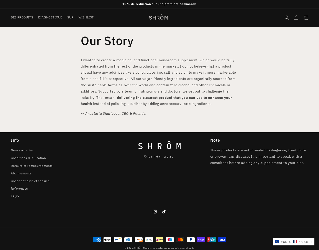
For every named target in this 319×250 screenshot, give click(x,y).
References (19, 188)
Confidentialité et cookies (30, 181)
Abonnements (21, 173)
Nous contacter (22, 150)
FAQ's (15, 196)
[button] (287, 17)
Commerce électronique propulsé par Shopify (168, 248)
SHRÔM (138, 248)
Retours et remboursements (32, 166)
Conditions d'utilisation (28, 158)
